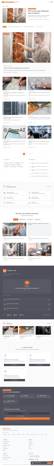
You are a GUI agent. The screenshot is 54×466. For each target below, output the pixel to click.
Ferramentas (5, 459)
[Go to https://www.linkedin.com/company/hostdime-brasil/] (31, 459)
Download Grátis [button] (14, 364)
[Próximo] (45, 323)
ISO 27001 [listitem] (4, 434)
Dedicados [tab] (38, 219)
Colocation (5, 446)
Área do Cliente (5, 455)
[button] (27, 286)
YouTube (22, 314)
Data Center (11, 162)
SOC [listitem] (39, 434)
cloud (22, 162)
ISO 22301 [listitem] (27, 434)
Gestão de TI (6, 162)
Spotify (10, 314)
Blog (29, 446)
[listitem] (10, 396)
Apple (16, 314)
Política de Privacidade (20, 415)
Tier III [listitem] (36, 434)
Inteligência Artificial (13, 166)
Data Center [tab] (23, 219)
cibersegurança (17, 162)
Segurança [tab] (31, 219)
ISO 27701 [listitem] (9, 434)
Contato (30, 448)
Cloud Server (5, 443)
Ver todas (48, 186)
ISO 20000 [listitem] (22, 434)
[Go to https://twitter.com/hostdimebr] (35, 459)
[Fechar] (52, 461)
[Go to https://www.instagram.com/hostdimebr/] (29, 459)
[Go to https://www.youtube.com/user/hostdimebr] (37, 459)
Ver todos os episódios (46, 314)
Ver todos (48, 323)
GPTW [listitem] (46, 434)
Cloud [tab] (16, 219)
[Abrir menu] (51, 2)
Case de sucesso (20, 166)
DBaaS (4, 450)
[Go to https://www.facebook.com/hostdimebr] (33, 459)
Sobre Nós (30, 441)
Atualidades (18, 164)
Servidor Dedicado (6, 441)
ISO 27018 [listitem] (18, 434)
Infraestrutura (6, 166)
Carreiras (30, 445)
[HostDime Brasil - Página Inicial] (10, 428)
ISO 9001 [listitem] (32, 434)
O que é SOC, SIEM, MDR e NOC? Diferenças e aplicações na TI (31, 26)
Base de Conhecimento (7, 457)
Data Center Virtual (6, 445)
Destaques (13, 164)
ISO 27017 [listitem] (13, 434)
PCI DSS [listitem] (42, 434)
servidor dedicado (31, 8)
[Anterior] (43, 323)
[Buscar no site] (48, 2)
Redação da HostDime (32, 19)
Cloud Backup (5, 448)
